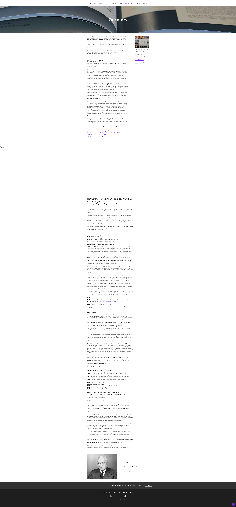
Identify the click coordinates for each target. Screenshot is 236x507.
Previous (87, 191)
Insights (138, 3)
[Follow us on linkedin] (111, 496)
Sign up (148, 485)
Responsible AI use (109, 501)
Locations (125, 492)
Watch (136, 62)
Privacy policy (109, 499)
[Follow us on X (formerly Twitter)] (114, 496)
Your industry (114, 3)
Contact (143, 3)
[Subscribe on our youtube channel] (125, 496)
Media (109, 492)
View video (139, 59)
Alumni (114, 492)
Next (148, 191)
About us (127, 3)
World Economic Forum (111, 301)
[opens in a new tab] (121, 496)
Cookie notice (131, 499)
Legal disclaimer (116, 499)
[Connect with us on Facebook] (118, 496)
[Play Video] (142, 41)
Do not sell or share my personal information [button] (122, 501)
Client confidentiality (123, 499)
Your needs (121, 3)
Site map (104, 499)
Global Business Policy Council (108, 309)
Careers (133, 3)
